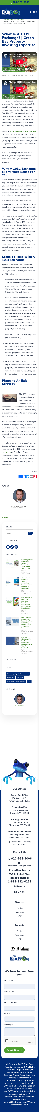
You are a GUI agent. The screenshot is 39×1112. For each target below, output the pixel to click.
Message (8, 1024)
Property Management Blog (13, 19)
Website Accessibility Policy (23, 1103)
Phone (7, 1013)
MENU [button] (34, 12)
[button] (8, 547)
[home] (11, 11)
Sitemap (8, 1075)
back (5, 518)
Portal (20, 908)
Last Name (9, 991)
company (20, 678)
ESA (29, 681)
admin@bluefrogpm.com (19, 865)
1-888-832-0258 (19, 882)
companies (10, 678)
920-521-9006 (20, 2)
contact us (6, 452)
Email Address (10, 1002)
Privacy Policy (18, 1075)
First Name (9, 980)
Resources (19, 912)
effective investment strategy (23, 131)
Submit (14, 1050)
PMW (29, 1072)
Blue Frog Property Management (18, 674)
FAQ (19, 916)
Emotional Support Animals (16, 681)
